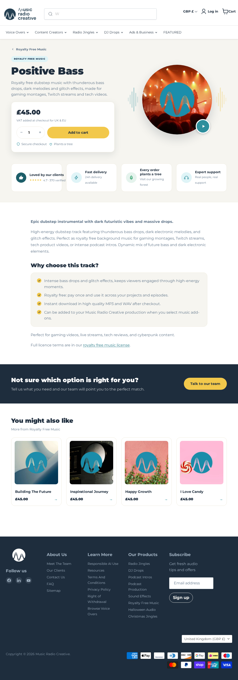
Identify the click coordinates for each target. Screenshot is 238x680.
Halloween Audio (142, 610)
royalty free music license (106, 345)
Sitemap (53, 591)
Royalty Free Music (31, 49)
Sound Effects (139, 596)
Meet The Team (59, 564)
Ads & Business (142, 32)
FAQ (50, 584)
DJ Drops (112, 32)
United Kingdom (204, 639)
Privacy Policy (99, 589)
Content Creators (49, 32)
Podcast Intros (140, 577)
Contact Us (56, 577)
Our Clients (56, 570)
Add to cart (78, 132)
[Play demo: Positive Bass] (203, 126)
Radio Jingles (84, 32)
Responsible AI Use (103, 564)
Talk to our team (205, 383)
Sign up (181, 597)
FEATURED (172, 32)
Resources (96, 570)
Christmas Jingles (142, 616)
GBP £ (188, 11)
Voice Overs (16, 32)
